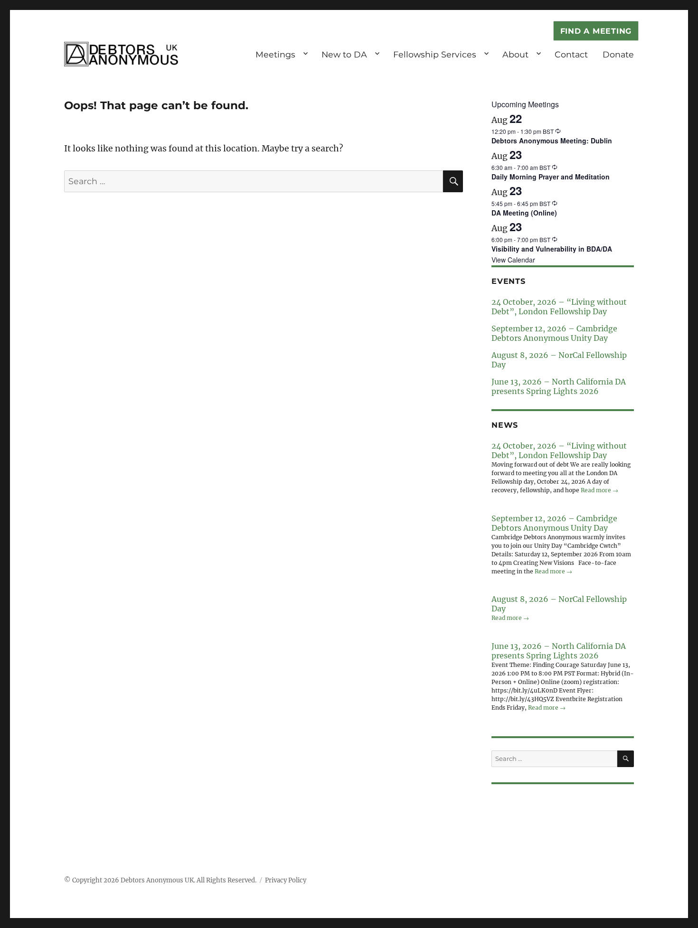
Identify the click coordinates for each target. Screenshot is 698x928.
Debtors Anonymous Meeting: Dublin (551, 140)
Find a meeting (596, 31)
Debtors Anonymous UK (157, 880)
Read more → (599, 490)
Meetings (275, 54)
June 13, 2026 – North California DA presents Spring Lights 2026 (558, 386)
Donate (618, 54)
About (515, 54)
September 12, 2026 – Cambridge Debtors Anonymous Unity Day (554, 333)
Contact (571, 54)
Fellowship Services (434, 54)
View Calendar (513, 259)
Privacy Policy (285, 880)
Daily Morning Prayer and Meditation (550, 176)
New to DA (344, 54)
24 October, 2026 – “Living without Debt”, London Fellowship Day (559, 306)
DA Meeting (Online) (524, 212)
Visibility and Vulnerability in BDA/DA (551, 248)
